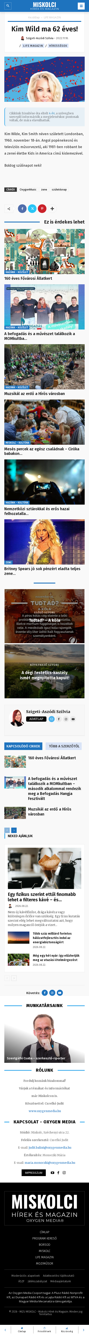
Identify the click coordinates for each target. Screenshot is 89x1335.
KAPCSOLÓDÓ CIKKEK (23, 746)
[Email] (52, 719)
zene (44, 189)
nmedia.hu (53, 1111)
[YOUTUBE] (52, 1172)
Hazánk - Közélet (17, 272)
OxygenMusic (28, 189)
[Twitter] (32, 208)
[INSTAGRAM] (64, 1172)
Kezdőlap (34, 17)
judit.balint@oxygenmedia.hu (50, 1148)
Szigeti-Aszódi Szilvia (48, 711)
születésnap (59, 189)
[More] (52, 208)
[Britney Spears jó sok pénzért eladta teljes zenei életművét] (44, 541)
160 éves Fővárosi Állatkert (28, 278)
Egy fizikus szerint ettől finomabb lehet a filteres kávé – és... (42, 897)
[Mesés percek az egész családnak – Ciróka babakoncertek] (44, 422)
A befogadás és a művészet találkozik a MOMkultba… (39, 336)
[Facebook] (22, 208)
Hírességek (58, 45)
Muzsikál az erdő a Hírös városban (34, 393)
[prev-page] (7, 830)
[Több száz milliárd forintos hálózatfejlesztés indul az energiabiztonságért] (18, 938)
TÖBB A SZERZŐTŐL (64, 746)
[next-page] (14, 830)
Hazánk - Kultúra (17, 502)
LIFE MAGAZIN (52, 17)
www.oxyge (37, 1111)
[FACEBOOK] (58, 1172)
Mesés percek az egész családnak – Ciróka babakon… (41, 451)
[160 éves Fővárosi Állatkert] (44, 251)
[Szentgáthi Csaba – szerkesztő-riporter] (44, 1038)
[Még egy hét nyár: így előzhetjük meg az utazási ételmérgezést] (18, 960)
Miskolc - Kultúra (17, 442)
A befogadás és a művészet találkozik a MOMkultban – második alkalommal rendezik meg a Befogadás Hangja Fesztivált (54, 788)
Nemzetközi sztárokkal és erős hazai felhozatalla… (37, 511)
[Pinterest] (42, 208)
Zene (8, 562)
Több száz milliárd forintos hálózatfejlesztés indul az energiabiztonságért (52, 938)
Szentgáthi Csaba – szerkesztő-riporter (36, 1058)
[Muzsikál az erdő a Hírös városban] (44, 366)
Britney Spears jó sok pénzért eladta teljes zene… (42, 571)
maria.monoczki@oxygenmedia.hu (50, 1163)
